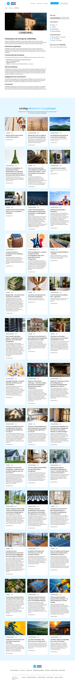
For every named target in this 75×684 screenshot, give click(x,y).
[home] (11, 3)
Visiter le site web (55, 29)
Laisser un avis (39, 3)
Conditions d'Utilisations (41, 677)
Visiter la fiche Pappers (56, 31)
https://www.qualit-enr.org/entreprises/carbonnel (21, 59)
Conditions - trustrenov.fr (58, 677)
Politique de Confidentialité (31, 677)
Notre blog (46, 3)
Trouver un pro (54, 3)
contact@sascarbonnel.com (14, 61)
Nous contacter (62, 670)
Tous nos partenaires (14, 670)
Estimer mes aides (64, 3)
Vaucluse (53, 24)
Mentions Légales (50, 677)
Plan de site (24, 677)
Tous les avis (32, 3)
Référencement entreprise (38, 670)
